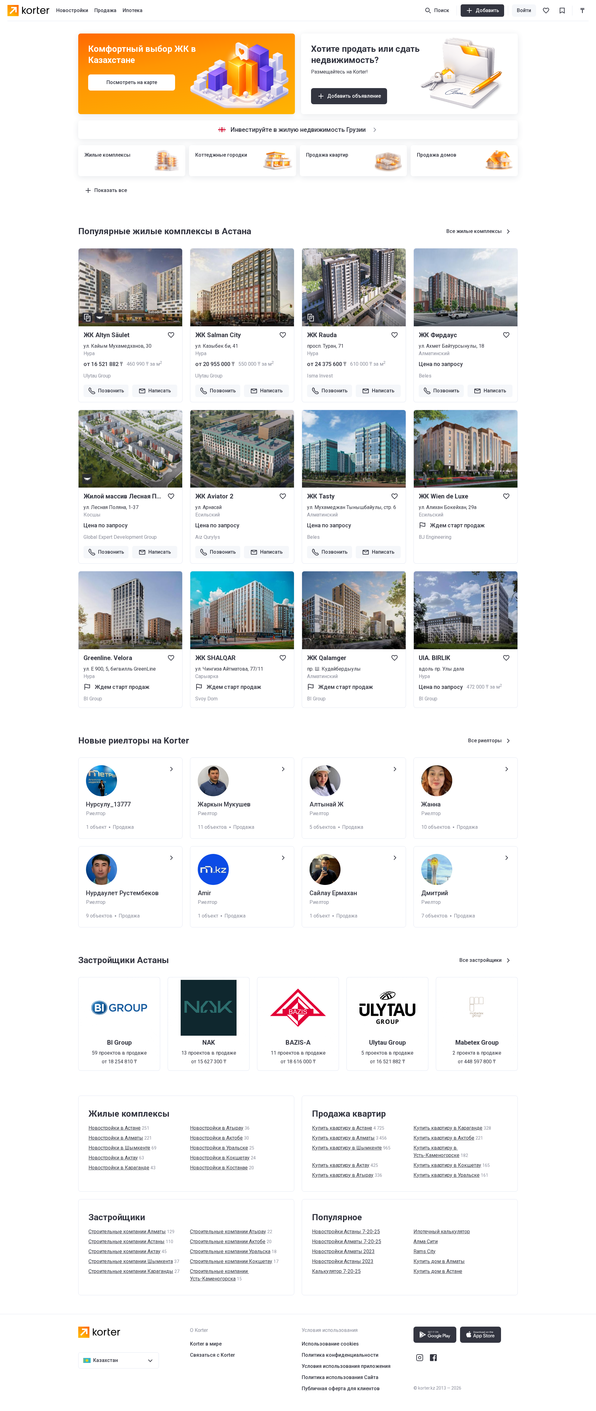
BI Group (93, 699)
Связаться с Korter (212, 1355)
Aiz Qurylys (207, 537)
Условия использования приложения (346, 1366)
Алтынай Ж (326, 804)
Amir (204, 893)
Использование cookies (330, 1344)
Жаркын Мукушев (224, 804)
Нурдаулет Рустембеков (122, 893)
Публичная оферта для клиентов (341, 1388)
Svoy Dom (206, 699)
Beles (425, 376)
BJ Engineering (435, 537)
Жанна (431, 804)
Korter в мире (206, 1344)
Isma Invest (320, 376)
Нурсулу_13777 (108, 804)
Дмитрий (434, 893)
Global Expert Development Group (120, 537)
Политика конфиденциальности (340, 1355)
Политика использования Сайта (340, 1377)
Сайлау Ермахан (333, 893)
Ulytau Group (97, 376)
